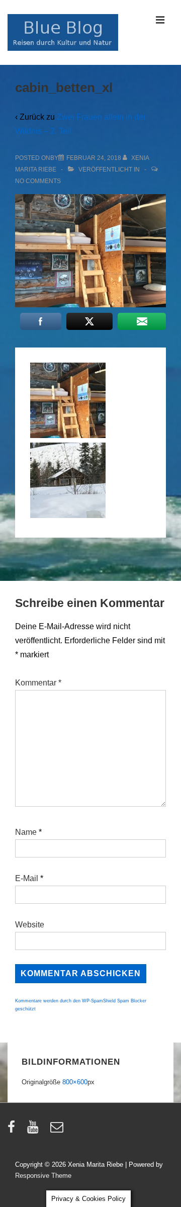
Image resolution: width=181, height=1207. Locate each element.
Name (26, 832)
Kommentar (38, 682)
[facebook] (14, 1130)
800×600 (74, 1082)
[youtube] (35, 1130)
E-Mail (26, 878)
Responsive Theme (43, 1175)
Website (29, 924)
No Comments (38, 181)
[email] (58, 1130)
